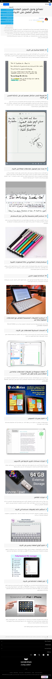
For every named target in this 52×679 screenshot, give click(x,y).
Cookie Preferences (27, 672)
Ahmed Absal (41, 18)
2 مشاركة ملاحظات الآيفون (9, 27)
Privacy (33, 672)
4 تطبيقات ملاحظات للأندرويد (8, 30)
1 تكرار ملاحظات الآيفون (9, 25)
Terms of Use (21, 672)
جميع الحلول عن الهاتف (36, 20)
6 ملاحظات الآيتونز (10, 33)
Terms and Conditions (38, 672)
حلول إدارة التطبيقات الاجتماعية (26, 636)
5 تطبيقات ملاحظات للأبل (9, 32)
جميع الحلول (44, 636)
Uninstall (11, 672)
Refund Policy (16, 672)
